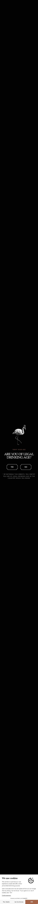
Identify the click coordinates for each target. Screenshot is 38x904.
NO (26, 467)
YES (12, 467)
